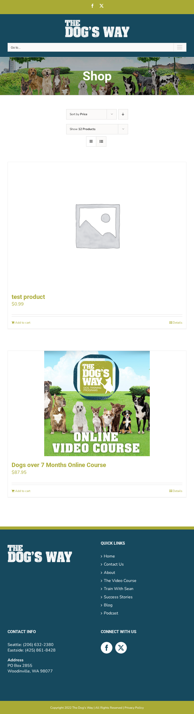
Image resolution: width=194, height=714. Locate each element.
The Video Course (120, 580)
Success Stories (118, 597)
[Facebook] (106, 648)
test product (28, 296)
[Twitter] (121, 648)
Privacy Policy (134, 708)
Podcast (111, 613)
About (109, 572)
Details (177, 323)
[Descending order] (123, 114)
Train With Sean (118, 589)
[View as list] (101, 141)
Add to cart (22, 323)
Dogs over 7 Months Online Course (59, 465)
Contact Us (114, 564)
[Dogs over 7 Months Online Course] (97, 403)
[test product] (97, 225)
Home (109, 556)
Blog (108, 605)
